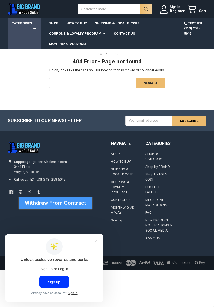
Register (177, 11)
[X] (29, 192)
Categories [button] (21, 23)
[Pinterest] (20, 192)
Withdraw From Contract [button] (55, 203)
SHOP (53, 23)
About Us (152, 238)
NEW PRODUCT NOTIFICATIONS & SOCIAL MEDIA (158, 225)
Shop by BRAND (157, 167)
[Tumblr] (38, 192)
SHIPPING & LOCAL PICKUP (117, 23)
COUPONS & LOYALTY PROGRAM (75, 33)
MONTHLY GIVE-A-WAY (67, 44)
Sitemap (117, 220)
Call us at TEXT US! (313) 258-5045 (39, 179)
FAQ (148, 212)
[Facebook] (11, 192)
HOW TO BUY (76, 23)
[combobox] (115, 9)
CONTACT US (124, 33)
